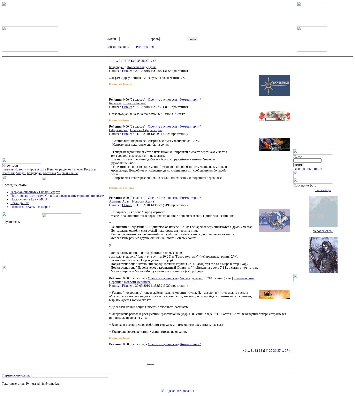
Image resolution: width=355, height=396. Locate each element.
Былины (115, 103)
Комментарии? (190, 99)
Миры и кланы (67, 173)
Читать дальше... (191, 278)
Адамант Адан (119, 201)
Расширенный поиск (308, 168)
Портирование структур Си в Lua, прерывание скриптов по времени (58, 195)
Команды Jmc (19, 203)
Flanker (127, 71)
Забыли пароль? (118, 46)
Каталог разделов (59, 169)
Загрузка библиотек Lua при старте (35, 192)
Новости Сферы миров (146, 130)
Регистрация (145, 46)
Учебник (8, 173)
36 (143, 60)
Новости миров (25, 169)
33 (128, 60)
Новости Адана (143, 201)
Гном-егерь (323, 190)
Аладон (21, 173)
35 (139, 60)
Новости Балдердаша (141, 67)
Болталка (49, 173)
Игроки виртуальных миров (30, 206)
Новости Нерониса (137, 282)
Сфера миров (118, 130)
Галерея (77, 169)
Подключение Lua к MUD (28, 199)
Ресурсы (90, 169)
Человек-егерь (323, 231)
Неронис (115, 282)
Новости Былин (134, 103)
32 (124, 60)
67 (154, 60)
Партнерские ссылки (17, 375)
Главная (8, 169)
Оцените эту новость (163, 99)
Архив (41, 169)
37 (147, 60)
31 (120, 60)
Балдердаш (34, 173)
